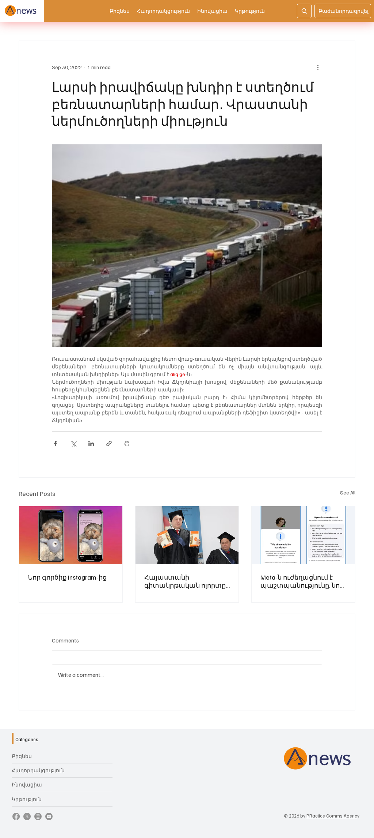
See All (347, 492)
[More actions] (317, 67)
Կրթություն (27, 799)
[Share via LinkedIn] (91, 443)
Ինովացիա (27, 784)
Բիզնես (22, 756)
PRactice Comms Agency (332, 816)
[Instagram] (38, 816)
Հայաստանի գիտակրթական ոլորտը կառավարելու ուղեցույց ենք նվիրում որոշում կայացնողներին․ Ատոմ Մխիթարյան (186, 581)
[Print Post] (126, 443)
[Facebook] (16, 816)
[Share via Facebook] (55, 443)
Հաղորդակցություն (38, 770)
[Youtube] (49, 816)
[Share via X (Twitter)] (73, 443)
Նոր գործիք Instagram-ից (67, 577)
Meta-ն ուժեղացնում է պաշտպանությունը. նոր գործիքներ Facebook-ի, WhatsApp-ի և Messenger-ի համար (302, 581)
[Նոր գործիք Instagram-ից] (70, 535)
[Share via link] (109, 443)
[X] (27, 816)
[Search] (304, 11)
